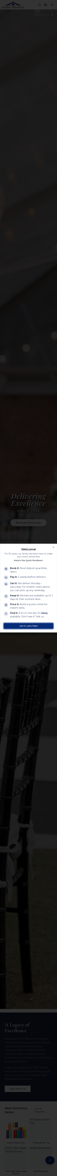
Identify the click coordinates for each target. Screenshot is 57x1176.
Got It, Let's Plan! (29, 626)
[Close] (53, 547)
